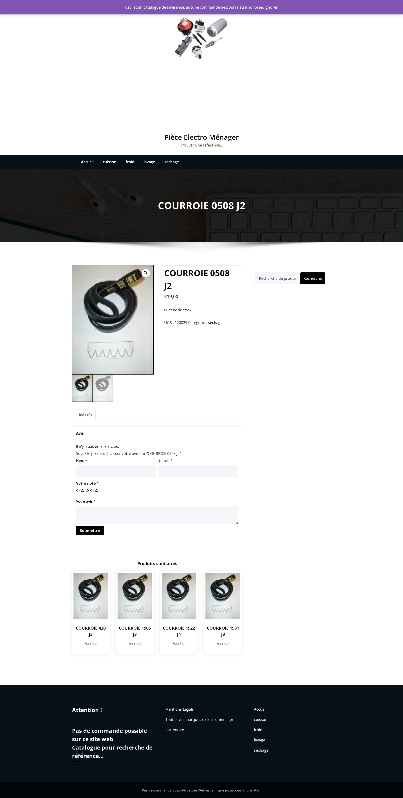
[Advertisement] (201, 98)
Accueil (87, 161)
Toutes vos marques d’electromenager (199, 719)
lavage (149, 161)
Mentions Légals (179, 709)
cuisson (109, 161)
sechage (171, 161)
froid (130, 161)
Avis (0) (85, 414)
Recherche (312, 278)
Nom (81, 460)
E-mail (165, 460)
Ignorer (271, 7)
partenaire (174, 729)
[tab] (85, 414)
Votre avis (85, 501)
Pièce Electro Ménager (201, 137)
